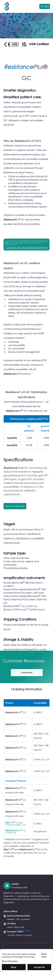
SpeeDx (15, 883)
